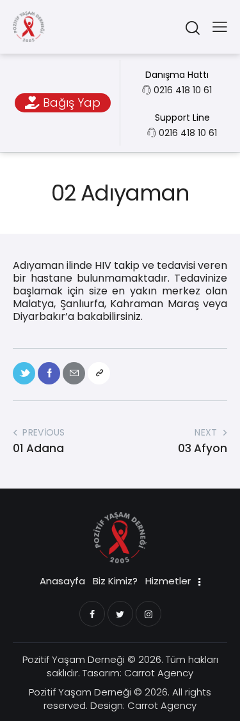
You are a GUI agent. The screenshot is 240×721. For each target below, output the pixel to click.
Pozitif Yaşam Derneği (73, 659)
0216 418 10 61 (183, 90)
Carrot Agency (158, 672)
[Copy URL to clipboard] (99, 373)
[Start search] (192, 27)
